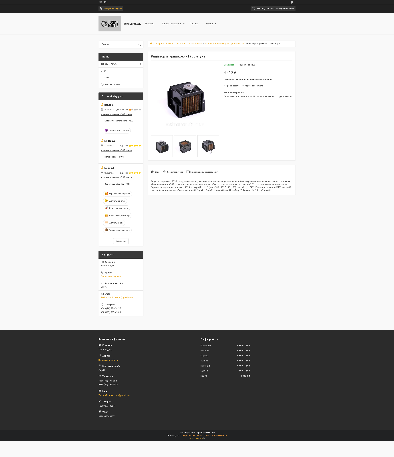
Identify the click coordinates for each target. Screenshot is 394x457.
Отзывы (105, 77)
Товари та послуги (171, 23)
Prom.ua (211, 433)
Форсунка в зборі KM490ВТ (117, 184)
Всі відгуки (121, 241)
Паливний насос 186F (115, 157)
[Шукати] (139, 44)
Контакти (211, 23)
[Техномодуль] (109, 23)
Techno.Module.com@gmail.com (117, 297)
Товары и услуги (109, 64)
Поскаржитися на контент (191, 435)
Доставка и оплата (110, 84)
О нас (103, 71)
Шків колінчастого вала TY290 (119, 121)
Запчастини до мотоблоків (188, 43)
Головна (149, 23)
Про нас (194, 23)
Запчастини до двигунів (217, 43)
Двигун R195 (237, 43)
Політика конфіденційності (215, 435)
